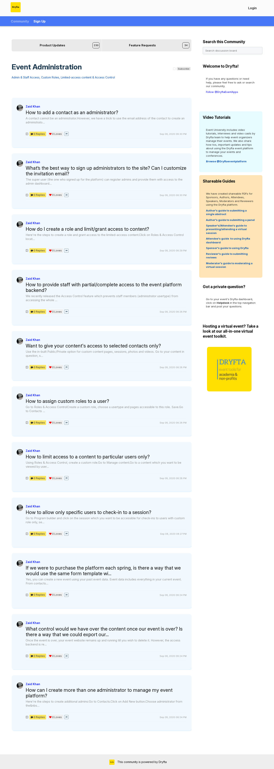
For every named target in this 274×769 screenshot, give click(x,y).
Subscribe (183, 68)
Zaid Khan (33, 106)
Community (20, 21)
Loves (57, 133)
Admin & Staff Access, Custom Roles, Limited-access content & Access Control (63, 77)
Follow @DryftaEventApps (222, 91)
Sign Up (39, 21)
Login (252, 8)
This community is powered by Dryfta (142, 762)
